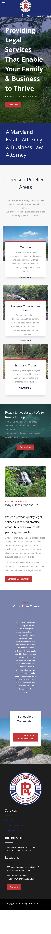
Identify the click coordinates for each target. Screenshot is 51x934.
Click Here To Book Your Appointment (25, 737)
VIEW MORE (24, 277)
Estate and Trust (12, 831)
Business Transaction (15, 825)
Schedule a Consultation (18, 579)
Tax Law (9, 820)
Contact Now (13, 105)
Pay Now (14, 887)
